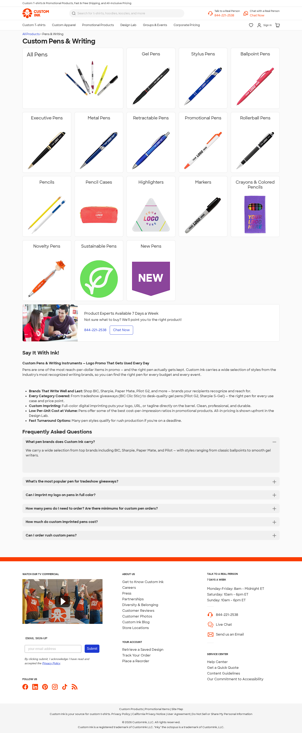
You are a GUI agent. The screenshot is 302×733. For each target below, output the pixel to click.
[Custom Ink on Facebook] (25, 687)
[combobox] (126, 13)
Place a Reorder (135, 661)
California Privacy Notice (148, 714)
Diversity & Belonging (140, 605)
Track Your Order (136, 655)
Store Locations (135, 628)
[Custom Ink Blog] (74, 687)
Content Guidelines (223, 673)
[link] (35, 13)
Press (126, 593)
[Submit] (73, 13)
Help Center (217, 662)
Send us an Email (230, 634)
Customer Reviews (138, 610)
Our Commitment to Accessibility (235, 679)
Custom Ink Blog (136, 622)
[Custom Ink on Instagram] (55, 687)
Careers (129, 587)
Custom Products (131, 709)
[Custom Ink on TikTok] (65, 687)
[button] (265, 15)
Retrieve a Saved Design (142, 649)
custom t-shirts (100, 714)
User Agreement (178, 714)
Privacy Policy (120, 714)
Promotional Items (157, 709)
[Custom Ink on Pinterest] (45, 687)
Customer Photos (137, 616)
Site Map (177, 709)
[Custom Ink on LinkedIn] (35, 687)
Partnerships (133, 599)
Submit (92, 648)
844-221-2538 (227, 615)
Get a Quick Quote (223, 668)
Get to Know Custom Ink (143, 582)
